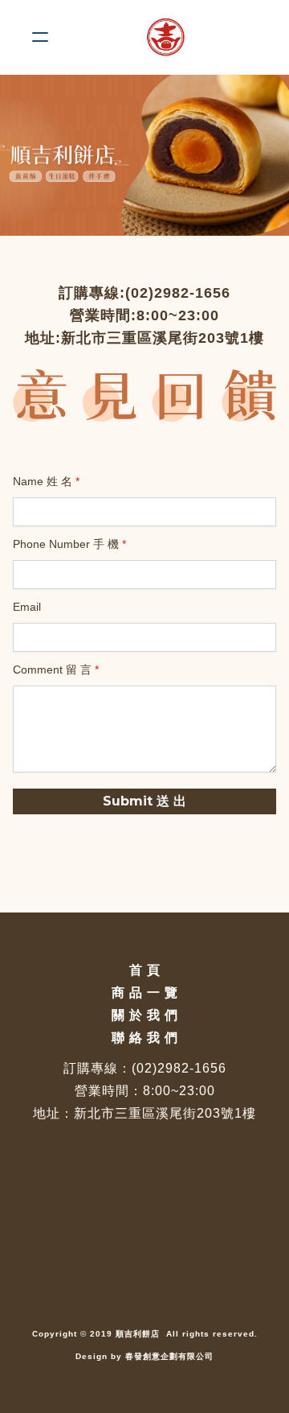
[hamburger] (40, 37)
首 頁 (145, 970)
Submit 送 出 (144, 801)
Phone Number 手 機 (66, 544)
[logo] (165, 37)
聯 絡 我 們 (145, 1037)
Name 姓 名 (42, 481)
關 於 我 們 (145, 1015)
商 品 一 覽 (145, 992)
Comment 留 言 (52, 669)
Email (27, 606)
